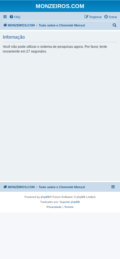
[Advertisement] (60, 117)
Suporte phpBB (70, 201)
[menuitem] (14, 17)
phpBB (45, 196)
